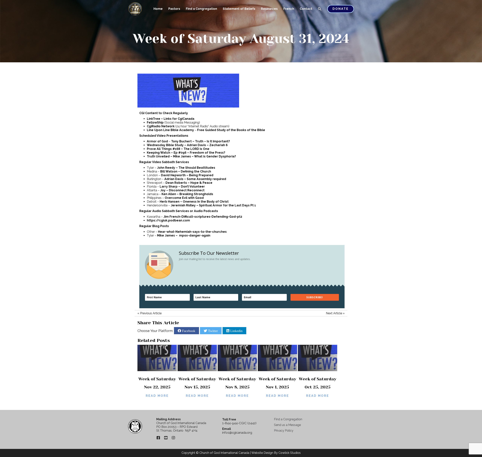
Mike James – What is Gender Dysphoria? (204, 156)
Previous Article (151, 313)
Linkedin (236, 330)
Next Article (334, 313)
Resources (269, 9)
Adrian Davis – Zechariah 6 (207, 145)
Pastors (174, 9)
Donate (341, 9)
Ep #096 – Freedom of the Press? (199, 152)
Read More (157, 395)
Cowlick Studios (289, 453)
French (288, 9)
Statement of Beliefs (239, 9)
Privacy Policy (283, 430)
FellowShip (155, 122)
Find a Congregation (201, 9)
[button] (319, 9)
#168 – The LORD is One (190, 149)
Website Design (262, 453)
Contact (306, 9)
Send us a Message (287, 425)
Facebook (188, 330)
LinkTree (153, 119)
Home (158, 9)
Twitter (212, 330)
